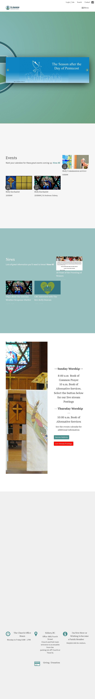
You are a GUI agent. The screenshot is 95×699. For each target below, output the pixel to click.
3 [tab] (51, 84)
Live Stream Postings (63, 443)
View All (56, 162)
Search (79, 2)
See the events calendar (67, 426)
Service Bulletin (61, 437)
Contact (87, 2)
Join (73, 2)
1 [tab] (44, 84)
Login (68, 2)
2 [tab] (47, 84)
